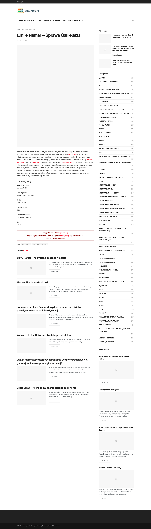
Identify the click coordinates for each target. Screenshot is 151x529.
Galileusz (36, 244)
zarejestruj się (62, 233)
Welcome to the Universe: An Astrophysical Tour (44, 335)
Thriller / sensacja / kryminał (111, 317)
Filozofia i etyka (105, 121)
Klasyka (102, 169)
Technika (102, 313)
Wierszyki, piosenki (106, 338)
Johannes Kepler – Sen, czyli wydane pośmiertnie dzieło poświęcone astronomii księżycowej (49, 308)
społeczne (35, 162)
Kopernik (44, 244)
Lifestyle (47, 20)
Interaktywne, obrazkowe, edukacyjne (115, 156)
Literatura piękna (106, 201)
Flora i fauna (104, 125)
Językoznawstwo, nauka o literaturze (115, 163)
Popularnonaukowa (107, 258)
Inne (100, 152)
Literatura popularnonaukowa (112, 209)
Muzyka (102, 224)
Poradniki (57, 20)
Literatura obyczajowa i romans (112, 197)
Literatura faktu (106, 189)
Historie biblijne (105, 133)
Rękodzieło (103, 286)
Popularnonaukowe (107, 262)
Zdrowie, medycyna (106, 342)
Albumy (102, 78)
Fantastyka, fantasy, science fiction (114, 113)
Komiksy (102, 173)
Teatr (101, 309)
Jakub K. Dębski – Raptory (110, 467)
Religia (101, 289)
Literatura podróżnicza (109, 205)
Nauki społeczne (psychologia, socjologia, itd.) (111, 238)
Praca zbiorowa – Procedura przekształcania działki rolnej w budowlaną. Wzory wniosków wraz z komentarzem (123, 50)
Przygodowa (104, 278)
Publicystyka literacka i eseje (111, 282)
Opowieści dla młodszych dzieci (112, 250)
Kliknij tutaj (64, 235)
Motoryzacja (104, 220)
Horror (102, 145)
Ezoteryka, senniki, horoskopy (111, 109)
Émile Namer (26, 244)
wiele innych (67, 162)
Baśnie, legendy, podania (109, 90)
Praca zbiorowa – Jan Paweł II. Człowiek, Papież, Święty (122, 36)
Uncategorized (105, 325)
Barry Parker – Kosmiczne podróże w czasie (41, 257)
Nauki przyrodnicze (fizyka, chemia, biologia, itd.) (113, 229)
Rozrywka (103, 293)
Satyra (101, 297)
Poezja (101, 254)
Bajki (38, 20)
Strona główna (21, 2)
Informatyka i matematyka (109, 148)
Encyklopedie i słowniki (108, 105)
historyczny (72, 154)
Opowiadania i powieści (108, 246)
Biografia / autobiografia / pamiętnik (114, 93)
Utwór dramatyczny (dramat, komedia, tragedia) (114, 330)
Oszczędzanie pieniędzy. (109, 389)
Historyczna (104, 137)
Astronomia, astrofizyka (28, 29)
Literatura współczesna (109, 212)
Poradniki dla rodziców (73, 20)
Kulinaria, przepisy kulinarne (111, 177)
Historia (102, 129)
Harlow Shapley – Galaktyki (32, 282)
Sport (101, 301)
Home (18, 29)
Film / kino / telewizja (107, 117)
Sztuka (101, 305)
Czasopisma (103, 101)
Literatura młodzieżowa (109, 193)
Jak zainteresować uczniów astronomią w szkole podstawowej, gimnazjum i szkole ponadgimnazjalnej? (52, 361)
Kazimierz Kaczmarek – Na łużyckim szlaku (114, 357)
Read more (54, 271)
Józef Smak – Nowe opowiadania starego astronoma (46, 387)
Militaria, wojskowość (108, 216)
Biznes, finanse (105, 97)
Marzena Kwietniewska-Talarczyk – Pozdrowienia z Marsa (122, 62)
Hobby (101, 141)
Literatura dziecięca (25, 20)
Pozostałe (103, 274)
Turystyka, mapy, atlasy (109, 321)
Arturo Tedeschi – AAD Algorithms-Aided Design (116, 428)
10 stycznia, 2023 (22, 40)
